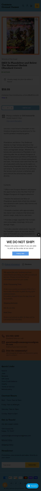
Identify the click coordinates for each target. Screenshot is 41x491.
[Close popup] (39, 235)
